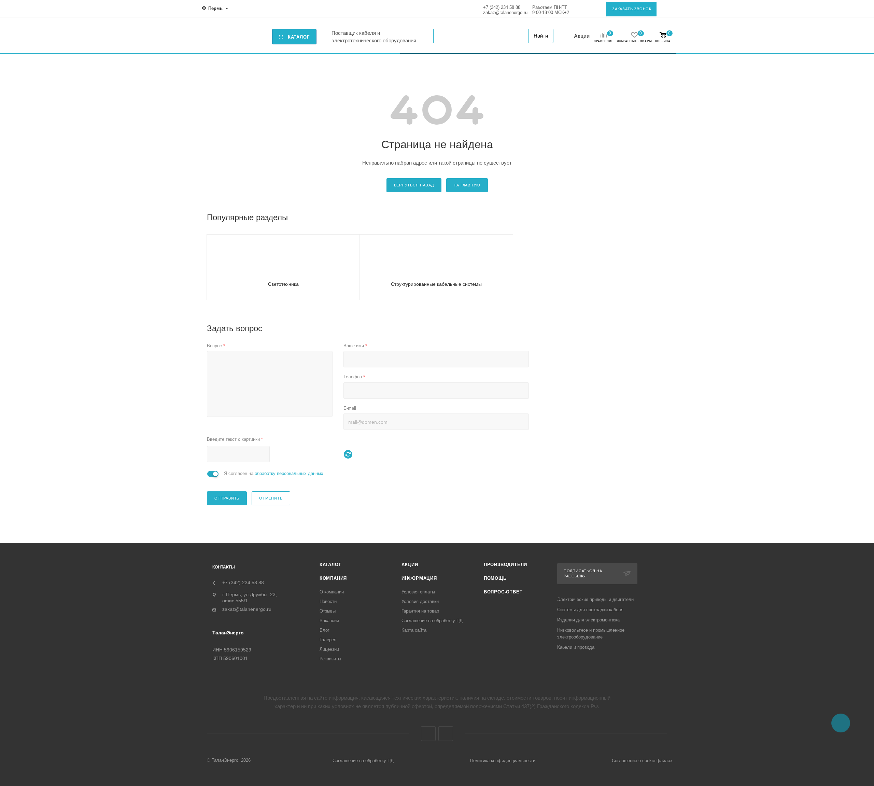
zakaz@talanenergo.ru (505, 12)
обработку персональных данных (289, 473)
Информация (419, 578)
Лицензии (329, 649)
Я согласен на (273, 473)
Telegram (428, 733)
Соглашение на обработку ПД (432, 620)
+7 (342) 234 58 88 (501, 7)
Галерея (328, 639)
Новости (328, 601)
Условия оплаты (418, 591)
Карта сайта (413, 630)
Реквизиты (330, 658)
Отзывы (328, 611)
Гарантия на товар (420, 611)
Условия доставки (420, 601)
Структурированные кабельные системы (436, 284)
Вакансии (329, 620)
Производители (505, 564)
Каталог (330, 564)
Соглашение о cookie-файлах (642, 760)
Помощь (495, 578)
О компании (332, 591)
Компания (333, 578)
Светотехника (283, 284)
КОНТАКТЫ (223, 567)
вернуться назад (414, 185)
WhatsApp (445, 733)
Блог (324, 630)
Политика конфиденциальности (502, 760)
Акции (582, 36)
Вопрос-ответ (503, 591)
